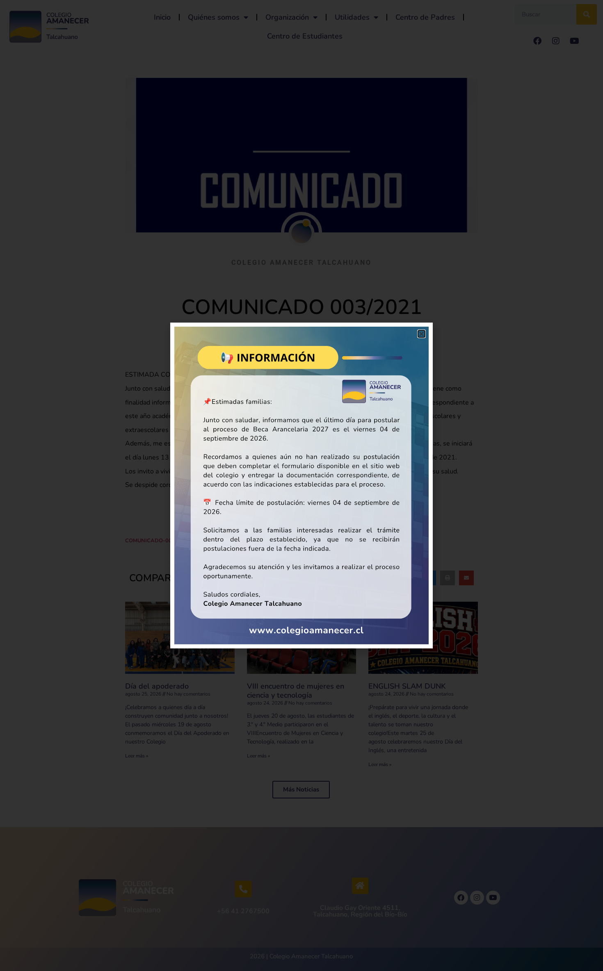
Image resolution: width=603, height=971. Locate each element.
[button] (421, 334)
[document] (301, 485)
